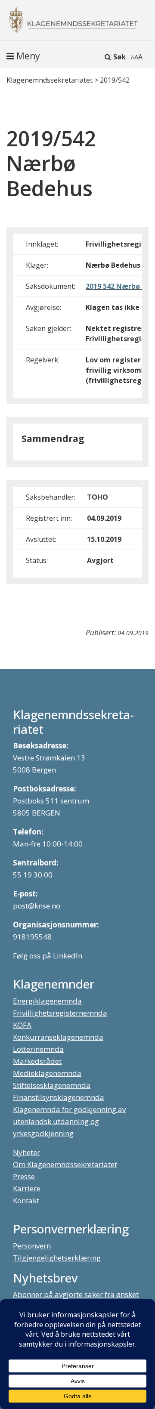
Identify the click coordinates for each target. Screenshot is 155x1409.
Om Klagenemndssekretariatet (65, 1164)
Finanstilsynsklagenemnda (58, 1097)
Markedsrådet (37, 1061)
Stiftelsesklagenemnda (51, 1085)
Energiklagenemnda (47, 1001)
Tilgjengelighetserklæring (57, 1258)
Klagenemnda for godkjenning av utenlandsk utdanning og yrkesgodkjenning (69, 1121)
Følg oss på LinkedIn (47, 956)
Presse (24, 1176)
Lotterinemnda (38, 1049)
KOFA (22, 1025)
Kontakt (26, 1200)
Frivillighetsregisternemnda (60, 1013)
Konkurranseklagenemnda (58, 1037)
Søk (119, 57)
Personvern (32, 1246)
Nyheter (26, 1152)
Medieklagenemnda (47, 1073)
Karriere (26, 1188)
